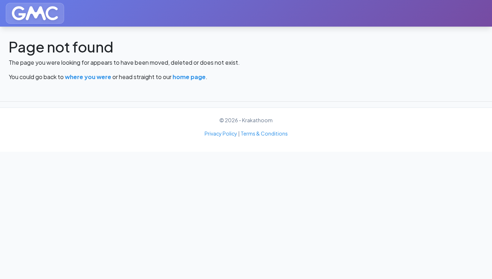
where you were (88, 77)
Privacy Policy (221, 133)
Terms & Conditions (264, 133)
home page (189, 77)
